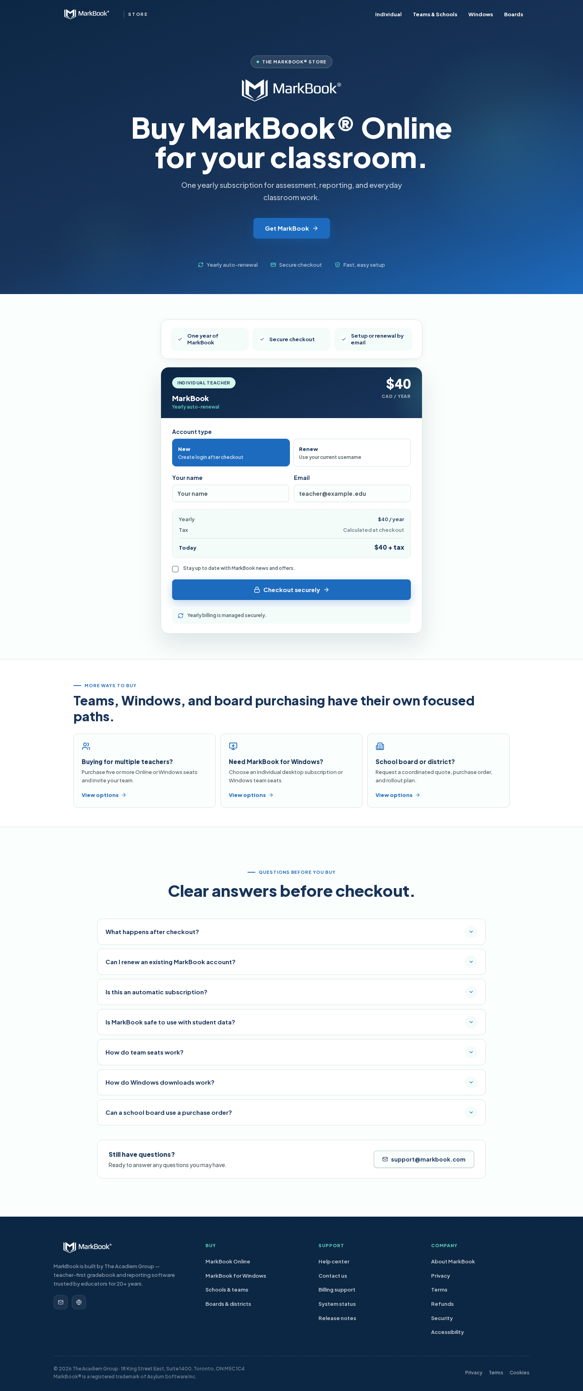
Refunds (442, 1304)
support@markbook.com (428, 1159)
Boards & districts (228, 1304)
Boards (513, 14)
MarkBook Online (227, 1261)
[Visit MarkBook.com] (79, 1302)
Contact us (332, 1276)
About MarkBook (453, 1261)
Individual (388, 14)
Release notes (337, 1318)
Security (442, 1318)
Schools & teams (226, 1289)
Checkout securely (291, 589)
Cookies (519, 1373)
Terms (439, 1289)
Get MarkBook (287, 228)
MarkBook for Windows (235, 1276)
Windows (480, 14)
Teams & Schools (435, 14)
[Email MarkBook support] (61, 1302)
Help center (333, 1261)
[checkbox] (175, 569)
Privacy (440, 1276)
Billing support (336, 1289)
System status (337, 1304)
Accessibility (447, 1332)
